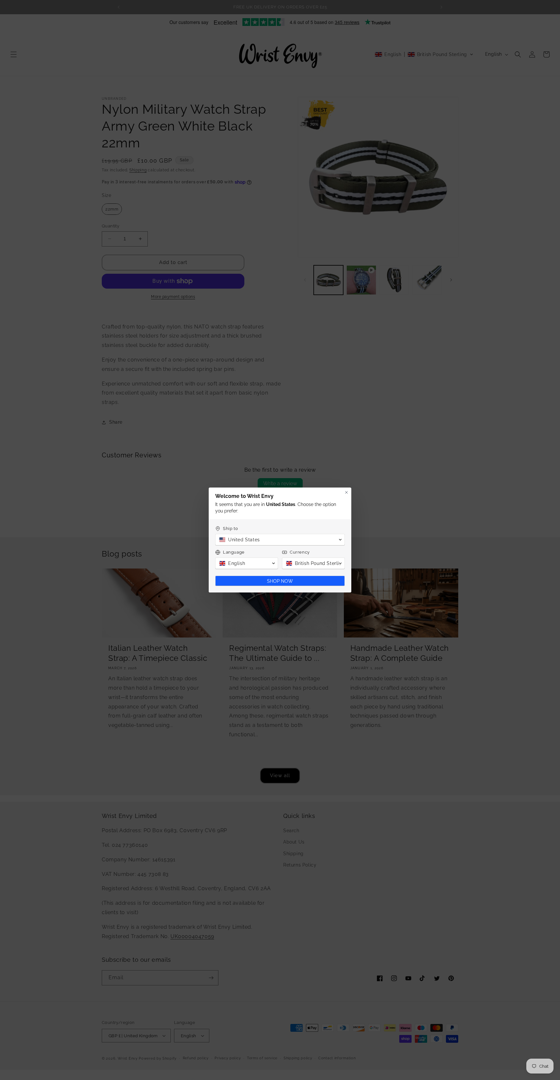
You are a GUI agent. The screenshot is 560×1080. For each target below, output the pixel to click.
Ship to (230, 528)
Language (234, 552)
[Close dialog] (346, 492)
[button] (280, 540)
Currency (300, 552)
